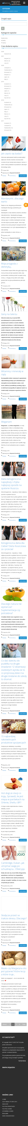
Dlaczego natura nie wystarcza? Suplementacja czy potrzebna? (11, 608)
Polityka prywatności (8, 1106)
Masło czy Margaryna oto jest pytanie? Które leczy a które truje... (13, 971)
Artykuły (3, 40)
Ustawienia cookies (7, 1111)
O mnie (4, 1099)
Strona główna (5, 11)
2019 (2, 81)
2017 (2, 121)
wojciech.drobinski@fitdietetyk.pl (16, 4)
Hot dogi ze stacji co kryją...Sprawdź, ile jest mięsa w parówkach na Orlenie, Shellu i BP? (12, 798)
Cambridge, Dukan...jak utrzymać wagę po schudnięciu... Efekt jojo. (13, 866)
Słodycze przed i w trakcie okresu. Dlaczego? (14, 917)
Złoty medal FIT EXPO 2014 (9, 1101)
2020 (2, 65)
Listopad (7, 67)
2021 (2, 56)
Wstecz (5, 1024)
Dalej (23, 1024)
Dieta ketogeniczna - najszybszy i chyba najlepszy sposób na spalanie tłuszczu (11, 483)
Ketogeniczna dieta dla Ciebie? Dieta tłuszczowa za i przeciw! (13, 546)
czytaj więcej (23, 175)
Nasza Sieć (5, 1104)
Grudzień (7, 84)
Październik (8, 70)
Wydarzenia (4, 38)
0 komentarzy (12, 175)
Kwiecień (7, 54)
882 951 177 (16, 3)
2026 (2, 51)
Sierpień (7, 58)
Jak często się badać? (11, 153)
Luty (6, 63)
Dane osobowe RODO (8, 1116)
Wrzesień (7, 72)
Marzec (7, 61)
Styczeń (7, 97)
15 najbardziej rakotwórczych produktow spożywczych (13, 739)
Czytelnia (11, 11)
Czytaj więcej (22, 1060)
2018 (2, 100)
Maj (6, 79)
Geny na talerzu (9, 314)
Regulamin (5, 1113)
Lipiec (6, 77)
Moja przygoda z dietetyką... (9, 265)
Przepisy (3, 42)
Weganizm (6, 421)
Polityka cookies (7, 1109)
